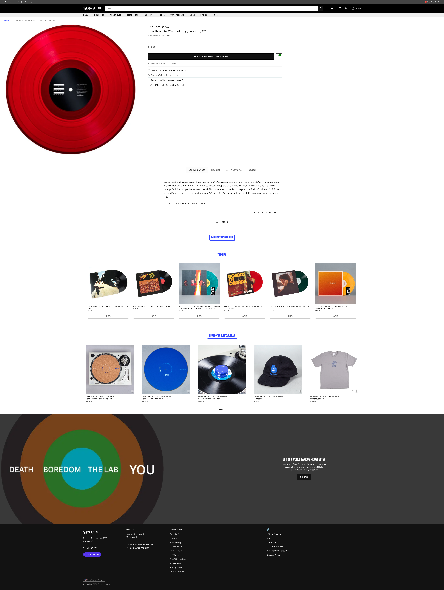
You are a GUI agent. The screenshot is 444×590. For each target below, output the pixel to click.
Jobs (269, 538)
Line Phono (271, 542)
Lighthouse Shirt (317, 399)
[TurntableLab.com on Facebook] (84, 548)
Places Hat (258, 399)
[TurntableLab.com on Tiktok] (91, 548)
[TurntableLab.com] (92, 8)
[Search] (320, 8)
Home (6, 20)
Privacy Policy (176, 567)
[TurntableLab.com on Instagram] (88, 548)
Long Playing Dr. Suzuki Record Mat (157, 399)
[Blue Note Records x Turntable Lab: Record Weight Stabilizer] (222, 369)
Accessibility (175, 563)
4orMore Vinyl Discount (277, 551)
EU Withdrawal (176, 546)
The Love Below (158, 27)
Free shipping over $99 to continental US (168, 70)
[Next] (360, 374)
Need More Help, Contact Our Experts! (167, 85)
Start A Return (176, 551)
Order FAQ (174, 534)
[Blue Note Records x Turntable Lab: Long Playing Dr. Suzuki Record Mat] (166, 369)
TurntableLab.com (104, 584)
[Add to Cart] (132, 391)
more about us (89, 541)
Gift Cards (174, 555)
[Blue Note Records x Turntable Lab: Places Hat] (278, 369)
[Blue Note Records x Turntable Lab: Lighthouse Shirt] (334, 369)
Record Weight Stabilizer (209, 399)
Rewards (331, 8)
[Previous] (83, 374)
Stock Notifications (275, 546)
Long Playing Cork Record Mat (99, 399)
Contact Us (174, 538)
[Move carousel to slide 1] (220, 409)
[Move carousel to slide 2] (223, 409)
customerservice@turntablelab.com (141, 544)
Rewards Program (274, 555)
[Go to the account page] (346, 8)
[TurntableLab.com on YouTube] (95, 548)
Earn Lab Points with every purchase (166, 75)
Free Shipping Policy (178, 559)
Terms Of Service (177, 571)
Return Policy (175, 542)
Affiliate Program (274, 534)
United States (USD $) (94, 580)
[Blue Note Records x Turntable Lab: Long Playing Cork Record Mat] (110, 369)
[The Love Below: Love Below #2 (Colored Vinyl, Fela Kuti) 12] (71, 89)
